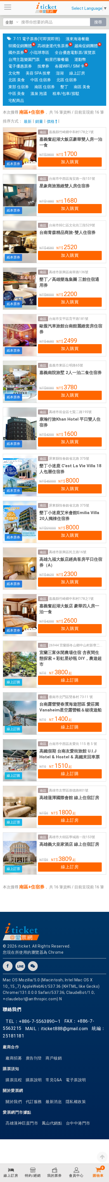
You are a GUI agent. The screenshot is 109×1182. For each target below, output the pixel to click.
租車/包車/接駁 (66, 93)
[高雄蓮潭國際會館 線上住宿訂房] (20, 807)
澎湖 (60, 73)
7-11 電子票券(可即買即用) (36, 39)
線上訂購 (70, 680)
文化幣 (14, 73)
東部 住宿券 (18, 87)
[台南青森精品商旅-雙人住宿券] (20, 242)
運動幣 (80, 59)
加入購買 (70, 161)
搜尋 (98, 22)
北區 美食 (16, 80)
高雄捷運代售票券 (53, 46)
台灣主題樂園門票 (24, 59)
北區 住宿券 (66, 80)
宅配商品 (16, 100)
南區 (43, 132)
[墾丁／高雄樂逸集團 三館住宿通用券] (20, 289)
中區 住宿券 (40, 80)
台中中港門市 (78, 1123)
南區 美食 (82, 87)
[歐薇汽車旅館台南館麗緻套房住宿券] (20, 335)
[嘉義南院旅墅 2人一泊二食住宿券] (20, 382)
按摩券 (43, 66)
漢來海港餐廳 (77, 39)
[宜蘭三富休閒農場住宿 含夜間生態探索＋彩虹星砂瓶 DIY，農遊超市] (20, 664)
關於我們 (14, 1101)
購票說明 (34, 1080)
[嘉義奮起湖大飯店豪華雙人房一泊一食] (20, 148)
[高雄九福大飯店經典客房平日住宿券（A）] (20, 568)
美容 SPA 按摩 (38, 73)
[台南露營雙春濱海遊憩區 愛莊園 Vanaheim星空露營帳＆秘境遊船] (20, 713)
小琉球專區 (39, 52)
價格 (51, 121)
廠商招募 (14, 1058)
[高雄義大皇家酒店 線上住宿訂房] (20, 853)
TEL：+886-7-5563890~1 (33, 1021)
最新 (28, 121)
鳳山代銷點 (52, 1123)
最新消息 (54, 1101)
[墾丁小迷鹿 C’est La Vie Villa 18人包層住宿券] (20, 475)
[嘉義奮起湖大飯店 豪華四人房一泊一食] (20, 615)
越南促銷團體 (86, 46)
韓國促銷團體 (20, 46)
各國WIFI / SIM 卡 (69, 66)
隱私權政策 (76, 1101)
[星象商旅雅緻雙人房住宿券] (20, 195)
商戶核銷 (54, 1058)
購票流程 (14, 1080)
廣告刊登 (34, 1058)
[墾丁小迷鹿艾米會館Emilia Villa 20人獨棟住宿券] (20, 522)
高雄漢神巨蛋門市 (22, 1123)
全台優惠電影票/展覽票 (75, 52)
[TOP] (102, 1157)
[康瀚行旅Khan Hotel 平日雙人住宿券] (20, 428)
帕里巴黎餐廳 (57, 59)
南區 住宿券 (44, 87)
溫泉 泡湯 (38, 93)
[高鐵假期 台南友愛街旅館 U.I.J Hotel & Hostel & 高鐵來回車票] (20, 760)
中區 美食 (16, 93)
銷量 (39, 121)
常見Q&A (54, 1080)
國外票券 (16, 52)
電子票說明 (76, 1080)
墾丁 (64, 87)
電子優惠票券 (20, 66)
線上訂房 (77, 73)
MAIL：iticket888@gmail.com (56, 1028)
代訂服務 (34, 1101)
